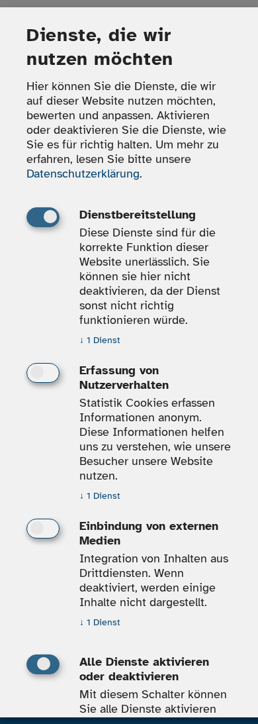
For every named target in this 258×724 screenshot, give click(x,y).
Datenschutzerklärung (83, 174)
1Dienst (99, 340)
